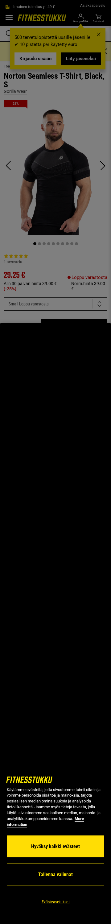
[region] (55, 623)
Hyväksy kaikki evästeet (55, 846)
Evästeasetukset (56, 901)
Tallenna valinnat (55, 874)
